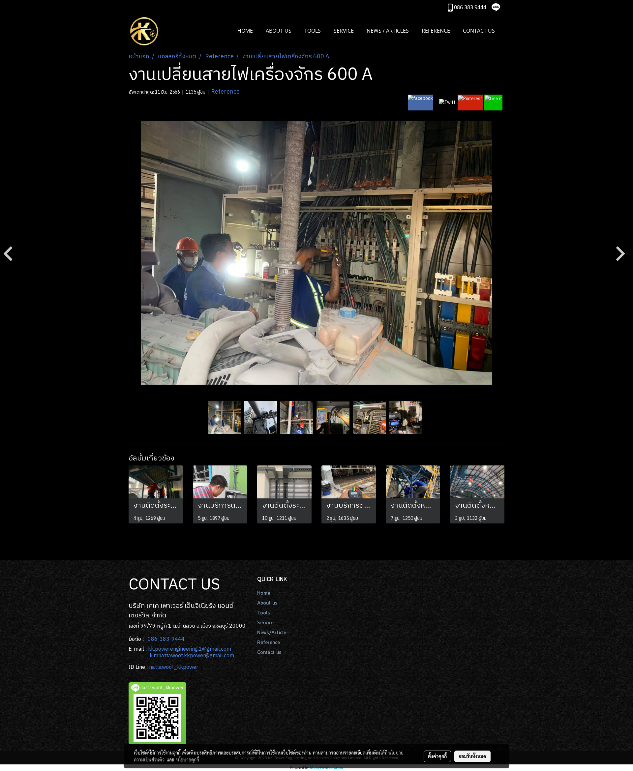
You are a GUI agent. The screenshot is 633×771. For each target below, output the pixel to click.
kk (151, 649)
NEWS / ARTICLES (388, 30)
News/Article (271, 633)
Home (263, 593)
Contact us (269, 652)
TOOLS (312, 30)
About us (267, 603)
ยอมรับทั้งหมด (472, 756)
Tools (263, 613)
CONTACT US (479, 30)
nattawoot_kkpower (173, 667)
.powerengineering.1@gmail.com (192, 649)
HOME (245, 30)
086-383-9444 (166, 639)
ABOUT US (278, 30)
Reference (225, 92)
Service (265, 623)
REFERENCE (436, 30)
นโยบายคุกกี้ (187, 759)
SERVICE (344, 30)
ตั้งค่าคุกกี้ (437, 756)
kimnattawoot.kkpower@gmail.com (192, 655)
